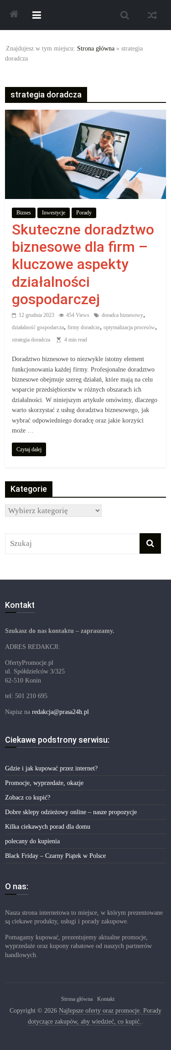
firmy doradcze (83, 327)
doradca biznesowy (122, 315)
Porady (84, 212)
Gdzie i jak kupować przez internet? (51, 768)
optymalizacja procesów (129, 327)
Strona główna (95, 48)
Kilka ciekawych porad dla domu (47, 826)
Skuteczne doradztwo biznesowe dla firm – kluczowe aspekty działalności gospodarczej (83, 264)
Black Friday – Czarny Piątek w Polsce (55, 855)
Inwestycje (53, 212)
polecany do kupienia (32, 841)
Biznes (23, 212)
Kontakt (105, 999)
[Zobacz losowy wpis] (152, 15)
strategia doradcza (31, 339)
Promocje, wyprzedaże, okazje (44, 783)
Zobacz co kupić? (27, 797)
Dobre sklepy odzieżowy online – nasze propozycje (71, 812)
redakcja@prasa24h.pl (60, 711)
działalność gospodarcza (38, 327)
